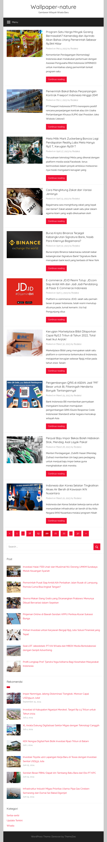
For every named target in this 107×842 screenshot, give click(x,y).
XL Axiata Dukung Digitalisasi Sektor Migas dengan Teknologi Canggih (61, 725)
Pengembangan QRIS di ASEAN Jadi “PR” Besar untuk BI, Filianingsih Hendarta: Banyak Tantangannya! (72, 386)
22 (64, 533)
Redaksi (74, 48)
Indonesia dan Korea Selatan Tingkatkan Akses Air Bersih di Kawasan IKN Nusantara (72, 489)
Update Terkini (15, 820)
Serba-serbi (13, 815)
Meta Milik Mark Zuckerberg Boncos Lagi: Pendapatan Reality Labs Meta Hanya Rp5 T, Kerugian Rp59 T (72, 142)
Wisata (10, 825)
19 (38, 533)
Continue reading (56, 79)
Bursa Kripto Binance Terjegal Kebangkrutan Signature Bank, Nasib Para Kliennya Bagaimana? (69, 237)
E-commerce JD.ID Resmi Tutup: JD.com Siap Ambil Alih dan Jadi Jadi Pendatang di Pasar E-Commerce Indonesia (72, 284)
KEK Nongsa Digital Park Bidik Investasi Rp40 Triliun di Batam (56, 741)
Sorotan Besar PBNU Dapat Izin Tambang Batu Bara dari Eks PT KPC (59, 772)
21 (55, 533)
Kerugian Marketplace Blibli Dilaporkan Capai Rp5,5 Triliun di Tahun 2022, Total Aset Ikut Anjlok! (71, 335)
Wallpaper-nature (53, 6)
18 (30, 533)
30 (77, 533)
